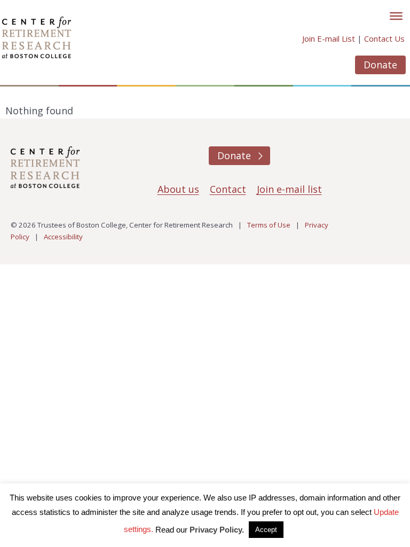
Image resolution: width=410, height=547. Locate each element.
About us (178, 189)
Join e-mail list (289, 189)
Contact (228, 189)
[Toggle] (396, 16)
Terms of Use (268, 225)
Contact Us (384, 38)
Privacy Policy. (217, 529)
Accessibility (63, 236)
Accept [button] (266, 530)
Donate (380, 64)
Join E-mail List (328, 38)
